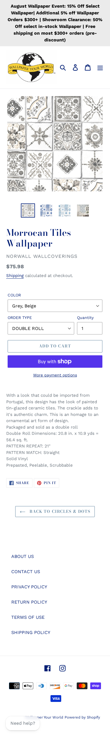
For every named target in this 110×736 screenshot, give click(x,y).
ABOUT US (22, 556)
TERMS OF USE (28, 617)
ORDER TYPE (20, 317)
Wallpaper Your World (44, 717)
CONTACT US (25, 571)
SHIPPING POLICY (30, 632)
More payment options (55, 375)
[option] (28, 210)
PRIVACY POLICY (29, 586)
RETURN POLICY (29, 602)
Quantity (85, 317)
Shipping (15, 275)
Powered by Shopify (82, 717)
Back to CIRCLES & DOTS (59, 511)
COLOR (14, 295)
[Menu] (100, 67)
